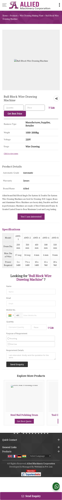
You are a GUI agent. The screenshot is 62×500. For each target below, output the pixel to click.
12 (47, 433)
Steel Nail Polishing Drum (22, 414)
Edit (53, 107)
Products (14, 15)
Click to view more (11, 153)
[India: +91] (10, 315)
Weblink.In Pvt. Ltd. (43, 466)
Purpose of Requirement (16, 334)
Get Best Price (15, 113)
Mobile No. (11, 310)
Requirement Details (15, 350)
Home (5, 15)
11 (44, 433)
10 (41, 433)
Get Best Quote (22, 421)
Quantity (10, 321)
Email (8, 298)
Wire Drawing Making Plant (31, 15)
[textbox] (35, 108)
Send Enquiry (33, 496)
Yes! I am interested (31, 216)
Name (8, 286)
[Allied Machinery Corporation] (29, 5)
